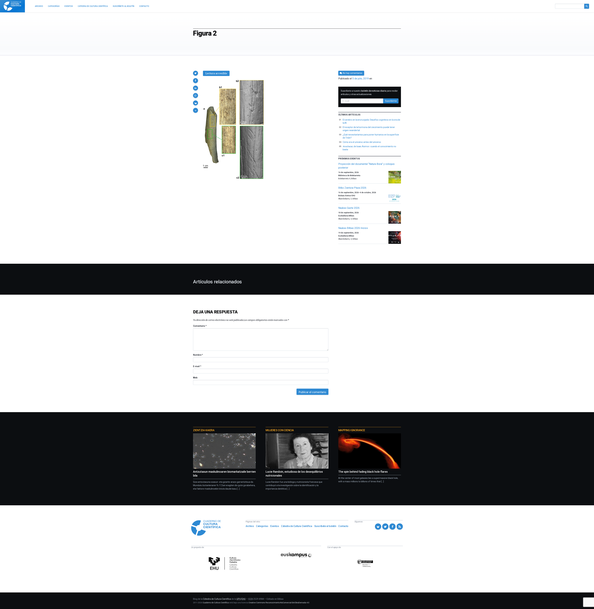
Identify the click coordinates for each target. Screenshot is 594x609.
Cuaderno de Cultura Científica (216, 603)
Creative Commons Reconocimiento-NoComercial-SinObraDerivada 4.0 (279, 603)
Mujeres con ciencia (280, 430)
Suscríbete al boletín (325, 526)
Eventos (274, 526)
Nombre (198, 355)
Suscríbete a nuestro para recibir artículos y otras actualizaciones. (369, 92)
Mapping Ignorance (351, 430)
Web (195, 377)
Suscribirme (391, 101)
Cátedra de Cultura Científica (296, 526)
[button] (195, 73)
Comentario (200, 326)
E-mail (197, 366)
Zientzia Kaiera (203, 430)
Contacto (343, 526)
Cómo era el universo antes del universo (362, 142)
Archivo (250, 526)
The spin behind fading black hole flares (363, 471)
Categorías (262, 526)
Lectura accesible (216, 73)
